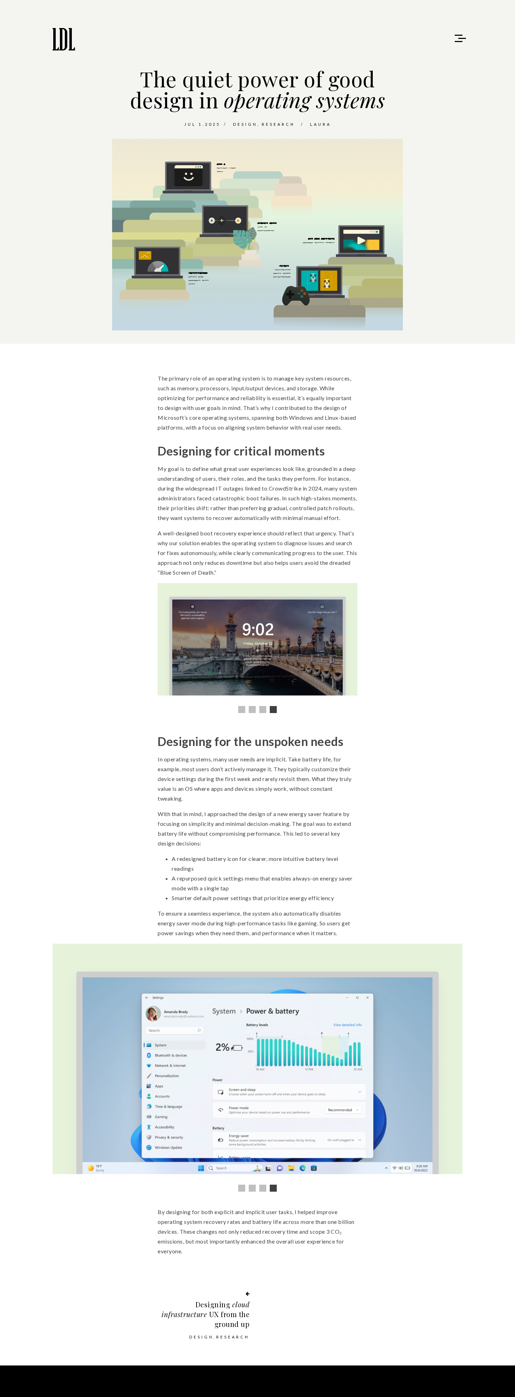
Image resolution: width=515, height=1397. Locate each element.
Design (245, 124)
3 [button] (262, 709)
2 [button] (252, 709)
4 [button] (273, 709)
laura (320, 124)
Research (278, 124)
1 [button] (241, 709)
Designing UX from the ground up (205, 1314)
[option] (257, 639)
